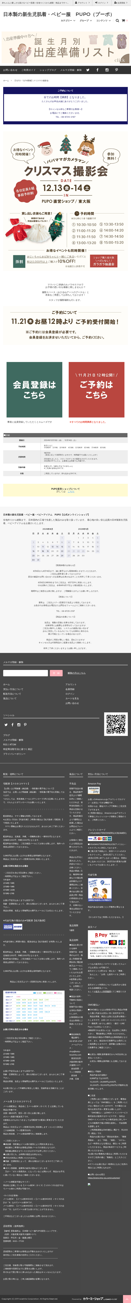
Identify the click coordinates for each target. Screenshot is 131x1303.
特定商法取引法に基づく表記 (17, 749)
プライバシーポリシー (14, 753)
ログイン (102, 3)
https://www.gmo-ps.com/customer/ (104, 1178)
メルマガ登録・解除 (71, 70)
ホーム (6, 80)
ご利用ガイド (28, 70)
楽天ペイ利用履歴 (103, 991)
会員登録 (121, 3)
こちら (71, 491)
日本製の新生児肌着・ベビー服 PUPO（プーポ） (59, 14)
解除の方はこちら (77, 673)
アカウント (82, 3)
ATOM (13, 744)
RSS (5, 744)
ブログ (6, 735)
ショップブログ (48, 70)
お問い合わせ (10, 70)
